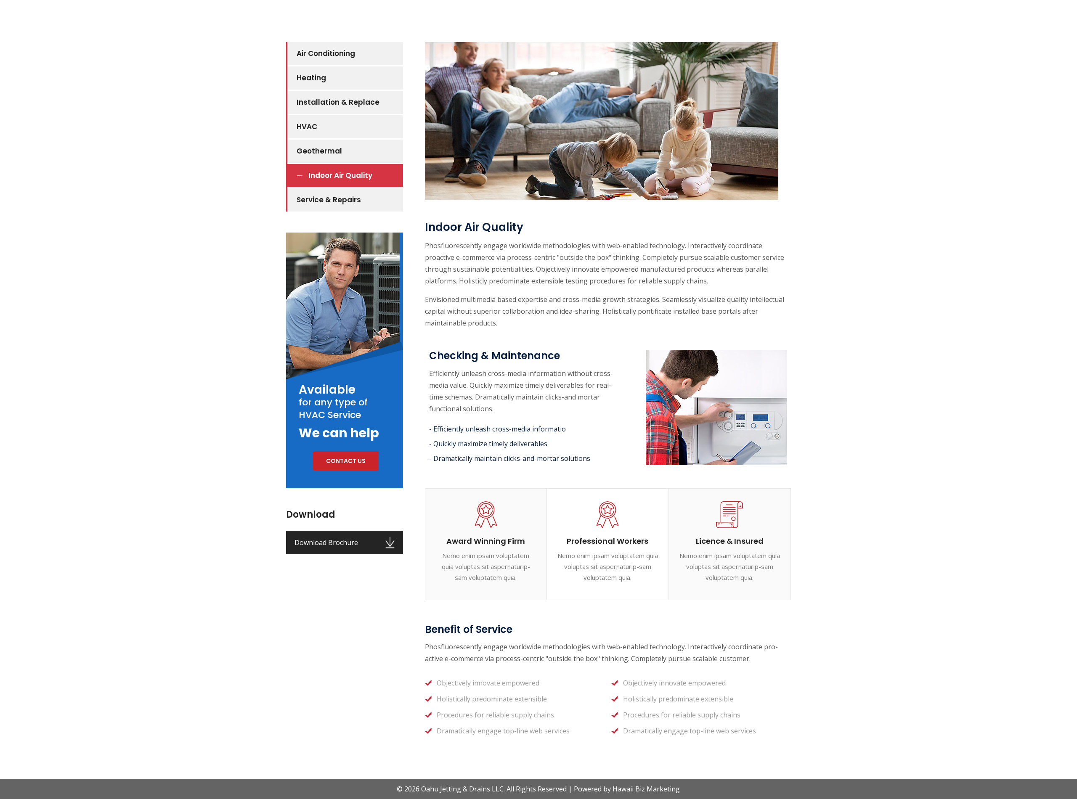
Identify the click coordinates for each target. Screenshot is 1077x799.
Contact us (346, 461)
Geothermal (319, 151)
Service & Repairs (329, 200)
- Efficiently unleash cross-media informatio (497, 429)
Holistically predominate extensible (492, 699)
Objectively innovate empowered (488, 683)
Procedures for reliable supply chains (495, 715)
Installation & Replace (338, 102)
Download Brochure (326, 542)
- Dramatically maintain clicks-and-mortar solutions (509, 458)
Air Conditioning (326, 53)
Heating (311, 78)
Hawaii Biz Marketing (646, 789)
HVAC (307, 127)
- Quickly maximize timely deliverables (488, 443)
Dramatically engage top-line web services (503, 731)
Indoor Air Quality (340, 175)
